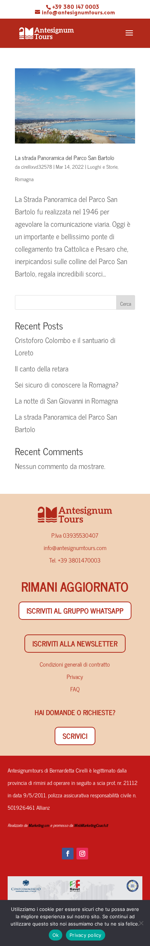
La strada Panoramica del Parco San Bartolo (64, 157)
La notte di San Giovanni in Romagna (66, 400)
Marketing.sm (38, 825)
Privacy (75, 676)
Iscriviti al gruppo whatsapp (75, 610)
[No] (141, 923)
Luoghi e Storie (102, 166)
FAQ (75, 689)
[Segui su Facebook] (68, 853)
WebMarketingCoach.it (91, 825)
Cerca (125, 303)
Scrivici (75, 736)
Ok (55, 935)
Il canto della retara (41, 368)
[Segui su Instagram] (82, 853)
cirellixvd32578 (36, 166)
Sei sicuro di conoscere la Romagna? (66, 384)
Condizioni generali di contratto (75, 664)
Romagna (24, 179)
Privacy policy (86, 935)
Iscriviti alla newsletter (75, 643)
